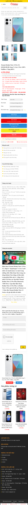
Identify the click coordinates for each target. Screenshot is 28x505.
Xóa (25, 110)
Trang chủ (3, 11)
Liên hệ (3, 462)
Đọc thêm (14, 302)
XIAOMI (14, 11)
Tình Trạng (4, 99)
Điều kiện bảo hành (6, 455)
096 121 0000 (10, 141)
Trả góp (3, 457)
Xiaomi (3, 294)
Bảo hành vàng (4, 109)
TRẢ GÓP (14, 135)
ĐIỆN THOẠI (9, 11)
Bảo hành (3, 102)
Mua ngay (14, 115)
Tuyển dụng (4, 459)
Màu (2, 106)
